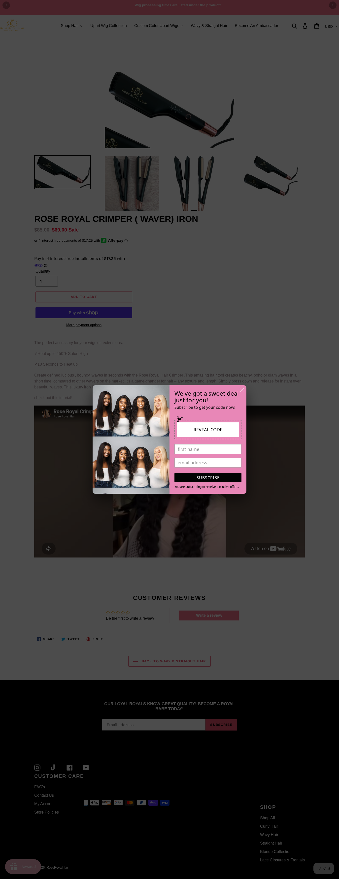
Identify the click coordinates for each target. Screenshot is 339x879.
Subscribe (208, 477)
